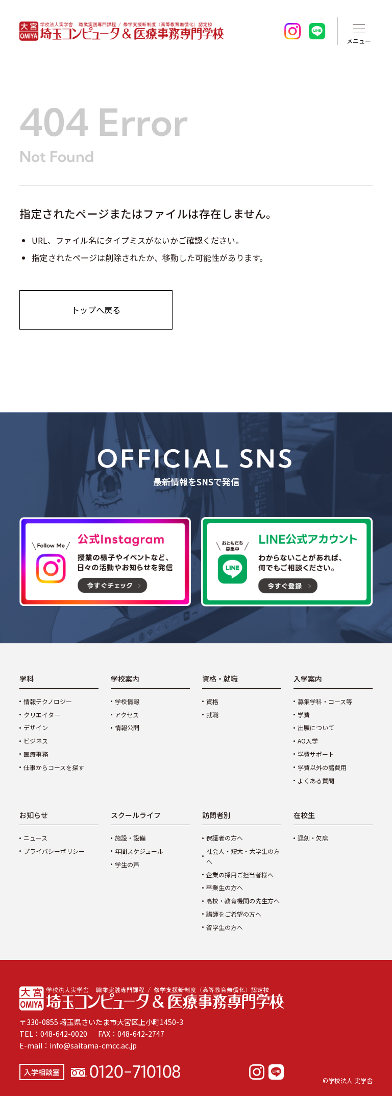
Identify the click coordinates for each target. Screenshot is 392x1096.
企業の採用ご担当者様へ (240, 874)
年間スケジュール (139, 851)
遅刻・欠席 (313, 837)
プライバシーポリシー (54, 851)
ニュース (35, 837)
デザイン (35, 727)
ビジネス (35, 740)
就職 (212, 714)
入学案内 (307, 678)
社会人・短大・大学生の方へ (243, 856)
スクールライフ (136, 815)
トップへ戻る (95, 310)
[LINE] (276, 1072)
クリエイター (41, 714)
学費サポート (316, 754)
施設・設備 (130, 837)
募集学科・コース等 (325, 701)
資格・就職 (220, 678)
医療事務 (35, 754)
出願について (316, 727)
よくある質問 (316, 780)
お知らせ (33, 815)
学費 (304, 714)
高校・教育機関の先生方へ (243, 900)
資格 (212, 701)
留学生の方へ (224, 927)
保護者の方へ (224, 837)
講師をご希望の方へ (233, 914)
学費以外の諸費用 (322, 767)
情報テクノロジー (47, 701)
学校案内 (125, 678)
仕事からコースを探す (53, 767)
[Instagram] (256, 1072)
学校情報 (127, 701)
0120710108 (135, 1071)
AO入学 (308, 740)
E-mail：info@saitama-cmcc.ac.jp (78, 1045)
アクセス (127, 714)
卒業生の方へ (224, 887)
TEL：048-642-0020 (53, 1034)
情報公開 (127, 727)
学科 (26, 678)
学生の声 (127, 864)
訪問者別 (216, 815)
